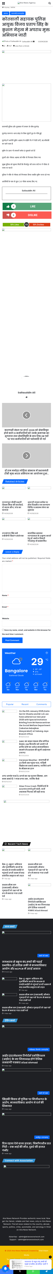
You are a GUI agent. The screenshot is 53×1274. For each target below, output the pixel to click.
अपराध (13, 7)
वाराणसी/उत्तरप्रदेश (17, 13)
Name (5, 595)
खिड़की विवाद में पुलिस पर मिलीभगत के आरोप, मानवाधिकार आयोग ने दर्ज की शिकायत (24, 1102)
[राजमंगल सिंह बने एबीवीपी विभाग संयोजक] (13, 524)
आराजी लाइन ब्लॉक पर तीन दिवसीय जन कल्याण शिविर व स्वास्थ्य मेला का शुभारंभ (39, 506)
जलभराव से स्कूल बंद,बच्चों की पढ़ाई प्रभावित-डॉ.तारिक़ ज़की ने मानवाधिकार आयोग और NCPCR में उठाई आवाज (24, 965)
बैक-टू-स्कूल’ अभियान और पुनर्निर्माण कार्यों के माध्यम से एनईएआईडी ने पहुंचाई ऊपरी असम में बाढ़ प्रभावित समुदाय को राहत (13, 870)
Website (5, 618)
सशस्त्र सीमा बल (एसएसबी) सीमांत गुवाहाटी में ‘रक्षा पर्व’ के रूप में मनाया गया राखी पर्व (38, 870)
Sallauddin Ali (27, 41)
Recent (25, 704)
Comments (41, 704)
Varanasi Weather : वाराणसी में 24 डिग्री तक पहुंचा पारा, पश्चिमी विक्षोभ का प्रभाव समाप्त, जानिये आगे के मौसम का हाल (35, 764)
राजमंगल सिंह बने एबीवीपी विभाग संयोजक (13, 534)
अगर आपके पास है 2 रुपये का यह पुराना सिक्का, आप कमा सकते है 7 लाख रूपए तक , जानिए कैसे (24, 777)
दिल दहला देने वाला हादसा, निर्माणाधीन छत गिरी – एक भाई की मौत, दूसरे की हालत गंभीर (26, 1147)
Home (6, 7)
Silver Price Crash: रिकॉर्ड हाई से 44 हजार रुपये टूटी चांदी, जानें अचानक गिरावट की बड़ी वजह (33, 789)
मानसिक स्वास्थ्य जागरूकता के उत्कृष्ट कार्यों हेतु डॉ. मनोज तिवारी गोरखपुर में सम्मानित (39, 537)
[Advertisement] (26, 339)
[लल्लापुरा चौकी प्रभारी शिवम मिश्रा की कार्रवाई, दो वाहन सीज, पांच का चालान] (13, 493)
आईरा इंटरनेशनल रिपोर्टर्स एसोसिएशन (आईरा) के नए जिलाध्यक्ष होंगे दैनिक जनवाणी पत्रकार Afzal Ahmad (39, 905)
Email (5, 607)
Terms (9, 1259)
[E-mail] (7, 198)
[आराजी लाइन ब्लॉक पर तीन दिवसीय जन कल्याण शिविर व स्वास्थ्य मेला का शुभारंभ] (39, 493)
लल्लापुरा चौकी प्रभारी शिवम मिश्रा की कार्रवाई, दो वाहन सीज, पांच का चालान (12, 506)
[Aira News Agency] (26, 3)
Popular (10, 704)
